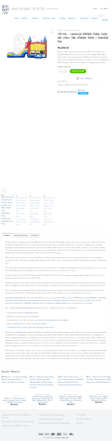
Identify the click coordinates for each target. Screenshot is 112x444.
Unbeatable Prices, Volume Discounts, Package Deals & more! (30, 327)
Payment (94, 18)
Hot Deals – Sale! (49, 18)
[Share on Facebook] (59, 98)
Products (35, 18)
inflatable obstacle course (42, 300)
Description (6, 235)
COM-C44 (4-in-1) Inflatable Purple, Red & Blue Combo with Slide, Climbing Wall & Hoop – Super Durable (42, 399)
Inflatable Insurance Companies (51, 419)
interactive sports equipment (15, 300)
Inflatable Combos (72, 30)
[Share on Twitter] (63, 98)
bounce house (84, 298)
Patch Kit (17, 324)
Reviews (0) (34, 235)
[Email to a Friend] (67, 98)
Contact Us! (84, 18)
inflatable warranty (31, 303)
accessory (88, 300)
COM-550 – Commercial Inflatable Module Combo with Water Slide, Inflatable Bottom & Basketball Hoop (70, 399)
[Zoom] (4, 190)
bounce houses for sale (65, 332)
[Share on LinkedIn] (74, 98)
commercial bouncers (19, 338)
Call (6, 298)
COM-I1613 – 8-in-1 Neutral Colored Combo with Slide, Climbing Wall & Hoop (99, 398)
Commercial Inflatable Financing (51, 415)
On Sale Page (21, 332)
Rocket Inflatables (16, 298)
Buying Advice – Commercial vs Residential (18, 422)
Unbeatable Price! (31, 313)
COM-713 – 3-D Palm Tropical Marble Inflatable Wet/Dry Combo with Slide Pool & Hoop (14, 400)
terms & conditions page (56, 303)
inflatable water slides (59, 320)
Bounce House (40, 324)
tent (79, 300)
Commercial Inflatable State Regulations (54, 423)
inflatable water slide (98, 298)
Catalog (62, 18)
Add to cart (78, 71)
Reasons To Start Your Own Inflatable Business (16, 416)
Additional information (20, 235)
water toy (73, 300)
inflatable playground (61, 300)
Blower (10, 324)
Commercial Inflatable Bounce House (24, 308)
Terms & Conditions (83, 419)
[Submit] (107, 16)
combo (29, 300)
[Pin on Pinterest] (70, 98)
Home (16, 18)
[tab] (7, 235)
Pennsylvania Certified (81, 85)
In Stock (24, 18)
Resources (71, 18)
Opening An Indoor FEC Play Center (15, 426)
